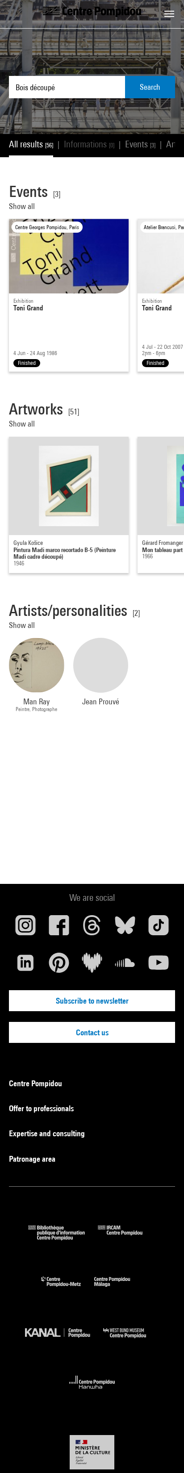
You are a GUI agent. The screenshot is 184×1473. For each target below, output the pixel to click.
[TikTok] (158, 928)
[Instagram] (25, 928)
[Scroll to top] (163, 1452)
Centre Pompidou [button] (36, 1083)
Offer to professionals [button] (42, 1108)
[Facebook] (58, 928)
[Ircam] (127, 1237)
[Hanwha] (92, 1391)
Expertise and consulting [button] (48, 1133)
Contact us (92, 1032)
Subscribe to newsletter (92, 1000)
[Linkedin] (25, 966)
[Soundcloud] (125, 966)
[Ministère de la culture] (92, 1452)
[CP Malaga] (118, 1289)
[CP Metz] (67, 1289)
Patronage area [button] (33, 1158)
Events (140, 144)
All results (31, 144)
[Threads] (92, 928)
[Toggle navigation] (169, 13)
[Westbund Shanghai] (131, 1340)
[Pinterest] (58, 966)
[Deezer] (92, 966)
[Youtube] (158, 966)
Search (150, 87)
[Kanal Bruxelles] (64, 1340)
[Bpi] (63, 1237)
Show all (22, 206)
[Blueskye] (125, 928)
